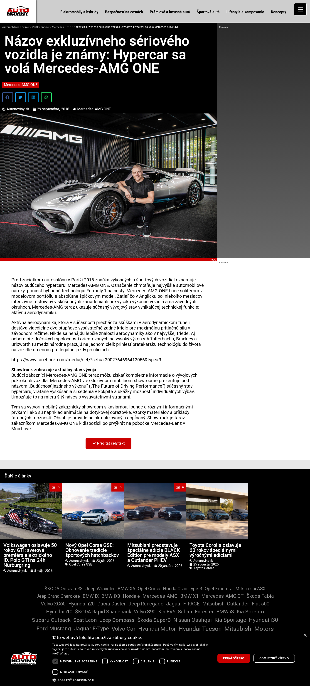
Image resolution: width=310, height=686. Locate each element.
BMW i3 (225, 612)
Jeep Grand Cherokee (58, 596)
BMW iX (91, 596)
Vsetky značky (40, 27)
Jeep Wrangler (100, 588)
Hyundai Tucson (200, 628)
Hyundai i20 (81, 604)
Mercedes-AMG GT (222, 596)
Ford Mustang (54, 628)
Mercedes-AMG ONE (20, 85)
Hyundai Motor (157, 628)
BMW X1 (189, 596)
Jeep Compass (117, 620)
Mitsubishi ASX (250, 588)
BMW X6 (126, 588)
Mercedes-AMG (160, 596)
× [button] (305, 635)
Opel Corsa (149, 588)
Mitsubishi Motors (249, 628)
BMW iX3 (110, 596)
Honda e (131, 596)
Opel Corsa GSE (80, 564)
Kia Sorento (250, 612)
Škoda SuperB (154, 620)
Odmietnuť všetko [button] (274, 658)
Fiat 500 (260, 604)
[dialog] (155, 658)
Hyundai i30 (263, 620)
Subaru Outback (51, 620)
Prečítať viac (60, 653)
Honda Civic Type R (182, 588)
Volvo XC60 (53, 604)
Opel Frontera (219, 588)
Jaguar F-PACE (183, 604)
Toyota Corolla (203, 568)
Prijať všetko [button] (233, 658)
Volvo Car (123, 628)
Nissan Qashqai (192, 620)
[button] (7, 97)
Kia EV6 (166, 612)
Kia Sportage (230, 620)
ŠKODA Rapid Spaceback (103, 612)
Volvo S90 (144, 612)
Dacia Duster (111, 604)
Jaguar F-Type (91, 628)
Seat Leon (85, 620)
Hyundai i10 (59, 612)
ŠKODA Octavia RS (63, 588)
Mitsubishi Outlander (225, 604)
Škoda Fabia (260, 596)
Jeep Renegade (145, 604)
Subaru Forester (196, 612)
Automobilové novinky (16, 27)
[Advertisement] (263, 64)
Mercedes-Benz (61, 27)
